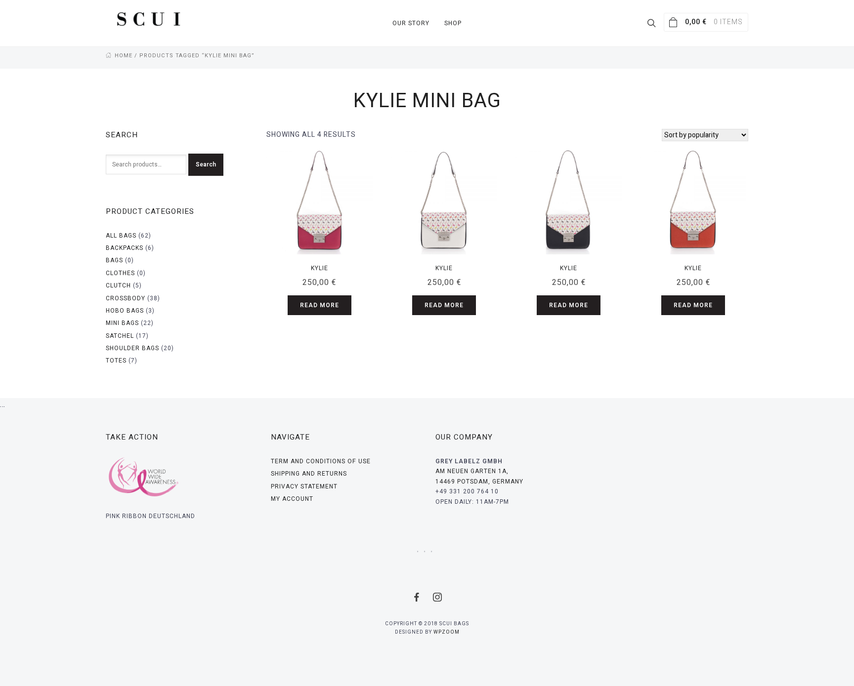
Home (123, 55)
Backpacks (124, 247)
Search (206, 164)
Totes (116, 360)
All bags (121, 235)
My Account (292, 498)
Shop (453, 23)
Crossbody (125, 298)
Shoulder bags (132, 348)
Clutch (118, 285)
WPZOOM (446, 632)
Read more (319, 305)
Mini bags (122, 323)
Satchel (120, 335)
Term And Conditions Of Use (321, 461)
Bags (114, 260)
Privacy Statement (304, 486)
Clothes (120, 273)
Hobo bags (125, 310)
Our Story (410, 23)
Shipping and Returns (309, 473)
